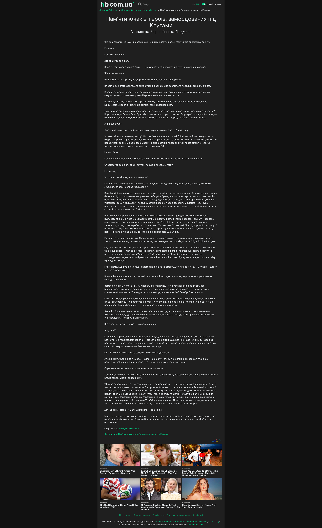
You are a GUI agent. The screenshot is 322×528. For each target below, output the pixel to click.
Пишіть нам (159, 515)
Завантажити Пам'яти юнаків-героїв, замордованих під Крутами (137, 434)
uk (193, 4)
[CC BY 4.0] (213, 521)
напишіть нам (196, 524)
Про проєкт (125, 515)
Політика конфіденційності (180, 515)
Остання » (134, 428)
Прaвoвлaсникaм (141, 515)
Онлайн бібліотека (108, 10)
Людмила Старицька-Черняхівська (138, 10)
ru (197, 4)
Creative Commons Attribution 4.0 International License (179, 521)
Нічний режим (214, 4)
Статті (199, 515)
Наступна (124, 428)
